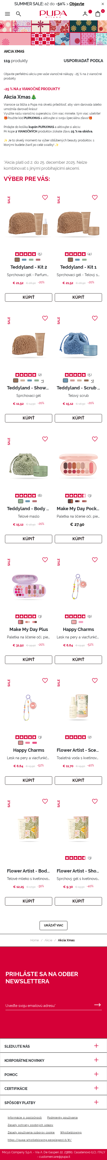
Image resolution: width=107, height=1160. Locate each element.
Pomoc (11, 1075)
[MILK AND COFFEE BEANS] (17, 260)
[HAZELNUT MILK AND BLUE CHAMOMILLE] (24, 259)
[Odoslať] (97, 1004)
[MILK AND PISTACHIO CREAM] (31, 259)
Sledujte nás (17, 1046)
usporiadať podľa (83, 60)
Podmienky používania (62, 1117)
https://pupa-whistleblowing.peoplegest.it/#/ (40, 1140)
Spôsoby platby (19, 1103)
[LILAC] (73, 622)
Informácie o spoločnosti (25, 1117)
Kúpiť (29, 297)
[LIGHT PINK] (70, 501)
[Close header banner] (103, 4)
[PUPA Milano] (53, 13)
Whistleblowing (71, 1132)
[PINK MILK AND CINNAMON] (38, 259)
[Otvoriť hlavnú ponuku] (7, 14)
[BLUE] (80, 622)
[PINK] (34, 743)
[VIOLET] (77, 501)
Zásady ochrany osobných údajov (30, 1125)
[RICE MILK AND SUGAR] (72, 380)
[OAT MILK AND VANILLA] (22, 380)
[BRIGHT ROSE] (84, 501)
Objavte (76, 3)
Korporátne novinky (24, 1061)
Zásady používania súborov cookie (31, 1132)
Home (34, 940)
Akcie (48, 940)
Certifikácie (15, 1089)
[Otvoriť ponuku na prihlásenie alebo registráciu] (87, 14)
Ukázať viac (53, 925)
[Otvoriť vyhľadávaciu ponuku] (18, 14)
